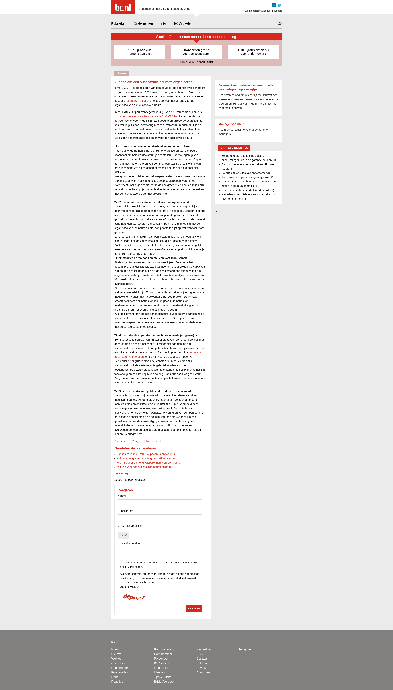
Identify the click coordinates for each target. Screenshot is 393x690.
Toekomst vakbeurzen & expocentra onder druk (146, 454)
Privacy (201, 667)
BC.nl (115, 641)
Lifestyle (159, 672)
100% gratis (136, 50)
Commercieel (163, 654)
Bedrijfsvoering (164, 649)
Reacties (117, 681)
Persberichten (120, 672)
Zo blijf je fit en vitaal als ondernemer (244, 172)
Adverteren (204, 672)
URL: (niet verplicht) (130, 525)
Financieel (161, 667)
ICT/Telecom (162, 663)
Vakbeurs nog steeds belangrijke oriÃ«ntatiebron (146, 458)
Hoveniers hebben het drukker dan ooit (246, 190)
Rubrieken (118, 23)
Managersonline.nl (231, 124)
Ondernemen (143, 23)
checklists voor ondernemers (253, 51)
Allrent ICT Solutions (138, 100)
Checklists (118, 663)
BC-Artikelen (183, 23)
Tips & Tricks (162, 677)
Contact (201, 658)
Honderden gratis (196, 50)
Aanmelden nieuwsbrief (257, 11)
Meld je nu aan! (196, 62)
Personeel (161, 658)
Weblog (116, 658)
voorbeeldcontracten (196, 51)
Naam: (122, 495)
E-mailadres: (125, 510)
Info (163, 23)
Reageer (137, 441)
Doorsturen (121, 441)
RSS (199, 654)
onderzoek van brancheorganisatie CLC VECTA (148, 116)
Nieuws (116, 654)
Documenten (120, 667)
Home (115, 649)
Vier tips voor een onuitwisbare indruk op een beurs (148, 462)
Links (114, 677)
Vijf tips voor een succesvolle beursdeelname (144, 466)
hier (149, 582)
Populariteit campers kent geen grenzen (246, 177)
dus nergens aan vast (140, 51)
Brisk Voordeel (164, 681)
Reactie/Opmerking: (130, 543)
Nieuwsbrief (153, 441)
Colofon (201, 663)
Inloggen (277, 11)
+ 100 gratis (246, 50)
